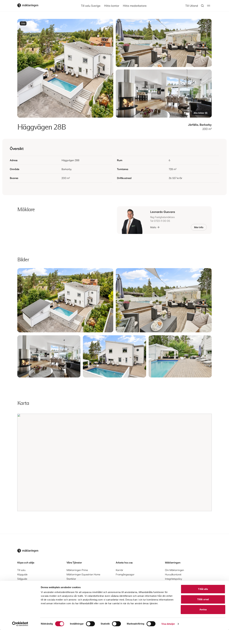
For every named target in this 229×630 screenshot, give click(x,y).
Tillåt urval (203, 599)
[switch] (90, 623)
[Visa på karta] (114, 462)
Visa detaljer (168, 624)
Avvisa (203, 609)
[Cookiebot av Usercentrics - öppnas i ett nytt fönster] (20, 624)
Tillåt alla (203, 589)
